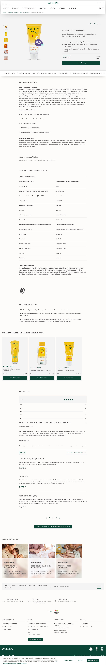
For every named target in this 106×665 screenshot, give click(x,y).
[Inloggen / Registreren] (100, 8)
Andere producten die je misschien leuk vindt (87, 73)
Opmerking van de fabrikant (26, 73)
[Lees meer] (22, 291)
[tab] (5, 27)
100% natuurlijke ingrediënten (46, 73)
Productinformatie (9, 73)
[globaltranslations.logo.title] (53, 3)
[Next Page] (5, 62)
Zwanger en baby (13, 12)
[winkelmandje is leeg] (103, 8)
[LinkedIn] (10, 656)
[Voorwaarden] (51, 587)
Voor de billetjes (24, 12)
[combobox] (65, 57)
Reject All (80, 660)
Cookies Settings (68, 660)
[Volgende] (59, 518)
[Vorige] (46, 518)
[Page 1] (5, 27)
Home (4, 12)
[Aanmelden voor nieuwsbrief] (99, 587)
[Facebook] (3, 656)
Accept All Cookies (93, 660)
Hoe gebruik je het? (64, 73)
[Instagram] (6, 656)
